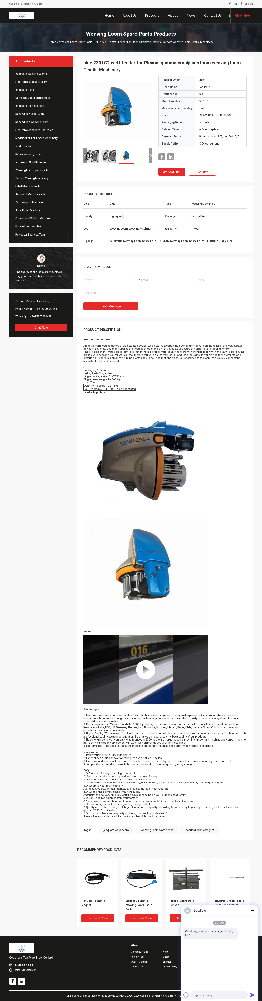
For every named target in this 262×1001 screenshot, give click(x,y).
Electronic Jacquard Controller (34, 130)
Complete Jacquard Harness (33, 97)
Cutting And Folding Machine (32, 218)
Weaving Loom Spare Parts (75, 41)
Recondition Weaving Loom (32, 121)
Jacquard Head (24, 89)
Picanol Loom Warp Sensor (182, 903)
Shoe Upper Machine (28, 210)
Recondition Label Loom (30, 113)
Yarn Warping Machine (29, 202)
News (166, 951)
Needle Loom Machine (28, 226)
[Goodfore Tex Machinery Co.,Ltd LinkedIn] (235, 4)
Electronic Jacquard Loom (31, 81)
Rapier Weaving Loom (28, 154)
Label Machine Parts (27, 186)
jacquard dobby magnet (199, 830)
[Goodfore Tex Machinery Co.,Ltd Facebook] (230, 4)
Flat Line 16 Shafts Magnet (93, 903)
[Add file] (186, 995)
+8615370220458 (46, 308)
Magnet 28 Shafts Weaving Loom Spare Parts (138, 905)
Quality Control (139, 961)
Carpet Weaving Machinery (31, 178)
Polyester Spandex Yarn (30, 234)
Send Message (111, 306)
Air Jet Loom (23, 146)
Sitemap (167, 961)
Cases (166, 956)
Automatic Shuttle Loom (30, 162)
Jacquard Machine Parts (30, 194)
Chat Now (41, 327)
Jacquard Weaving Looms (31, 73)
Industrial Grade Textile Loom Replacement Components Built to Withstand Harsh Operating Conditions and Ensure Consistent (229, 905)
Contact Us (137, 966)
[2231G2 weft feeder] (117, 110)
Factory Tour (137, 956)
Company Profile (139, 951)
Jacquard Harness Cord (29, 105)
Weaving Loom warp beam (157, 830)
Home (52, 41)
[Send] (252, 995)
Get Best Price (172, 171)
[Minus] (252, 910)
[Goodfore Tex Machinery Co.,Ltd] (21, 15)
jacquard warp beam (116, 830)
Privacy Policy (170, 966)
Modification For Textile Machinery (36, 138)
